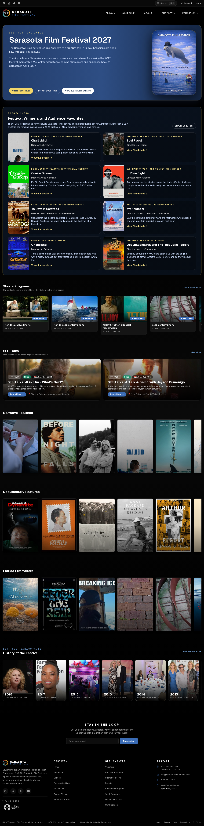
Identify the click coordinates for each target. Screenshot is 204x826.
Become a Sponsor (114, 772)
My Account (186, 3)
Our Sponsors (111, 805)
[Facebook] (5, 791)
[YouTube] (28, 791)
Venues (57, 777)
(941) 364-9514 (168, 779)
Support (167, 13)
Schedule (128, 13)
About (148, 13)
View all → (196, 352)
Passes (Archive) (62, 783)
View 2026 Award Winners (78, 91)
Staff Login (197, 822)
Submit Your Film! (21, 91)
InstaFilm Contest (113, 799)
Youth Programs (112, 794)
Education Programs (114, 788)
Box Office (59, 788)
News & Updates (62, 799)
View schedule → (192, 287)
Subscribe (129, 741)
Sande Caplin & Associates (100, 822)
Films (109, 13)
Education (189, 13)
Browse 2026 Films (47, 91)
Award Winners (61, 794)
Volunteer (109, 767)
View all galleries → (192, 651)
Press (174, 822)
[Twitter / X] (21, 791)
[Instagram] (13, 791)
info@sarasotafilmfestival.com (175, 774)
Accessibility (185, 822)
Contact (167, 822)
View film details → (41, 157)
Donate (108, 783)
